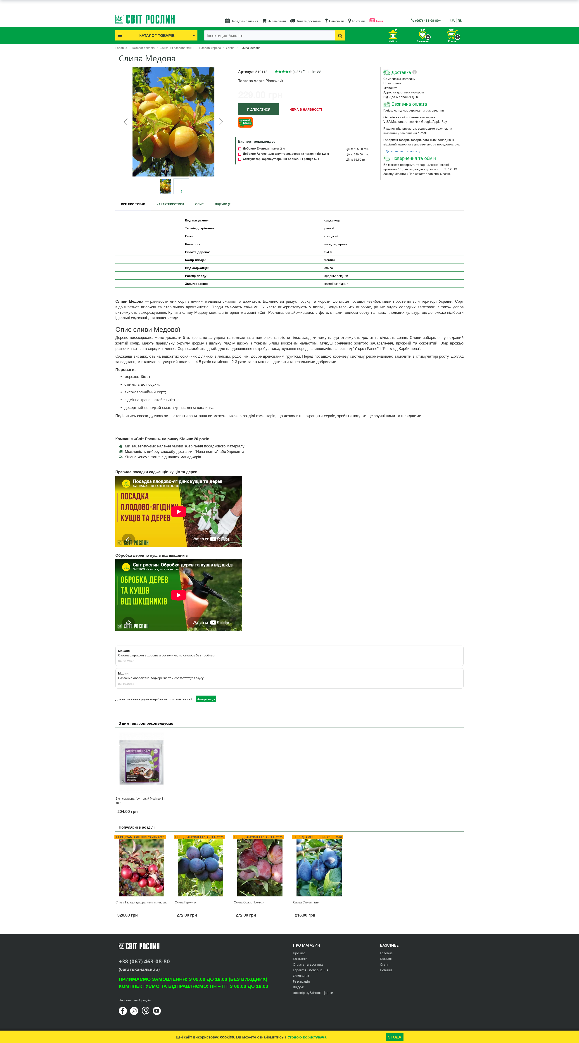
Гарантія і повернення (310, 970)
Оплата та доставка (308, 964)
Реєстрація (301, 981)
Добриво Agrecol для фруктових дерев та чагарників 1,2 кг (286, 154)
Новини (386, 970)
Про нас (299, 953)
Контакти (358, 21)
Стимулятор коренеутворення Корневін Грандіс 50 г (281, 159)
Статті (384, 964)
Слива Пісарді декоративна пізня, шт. (141, 902)
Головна (386, 953)
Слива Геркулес (186, 902)
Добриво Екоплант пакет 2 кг (264, 148)
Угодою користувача (307, 1037)
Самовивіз (336, 21)
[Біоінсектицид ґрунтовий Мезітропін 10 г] (142, 762)
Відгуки (298, 987)
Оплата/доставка (308, 21)
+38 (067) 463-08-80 (144, 961)
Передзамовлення (244, 21)
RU (460, 20)
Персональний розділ (135, 1000)
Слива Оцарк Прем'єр (248, 902)
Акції (379, 21)
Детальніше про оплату (403, 151)
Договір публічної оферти (313, 993)
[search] (340, 35)
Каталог (386, 959)
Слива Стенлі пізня (306, 902)
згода (394, 1037)
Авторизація (206, 699)
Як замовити (276, 21)
